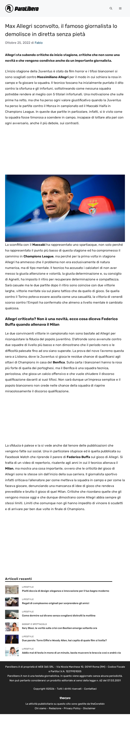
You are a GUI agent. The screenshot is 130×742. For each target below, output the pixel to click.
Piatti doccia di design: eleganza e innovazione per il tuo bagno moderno (65, 590)
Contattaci (90, 688)
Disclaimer (89, 708)
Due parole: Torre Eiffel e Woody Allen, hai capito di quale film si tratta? (64, 640)
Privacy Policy (72, 708)
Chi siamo (40, 708)
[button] (111, 8)
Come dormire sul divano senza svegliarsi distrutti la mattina (58, 615)
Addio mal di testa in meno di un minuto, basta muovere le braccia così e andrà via (71, 652)
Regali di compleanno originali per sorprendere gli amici (55, 603)
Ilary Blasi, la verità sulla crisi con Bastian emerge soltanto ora (59, 628)
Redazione (55, 708)
